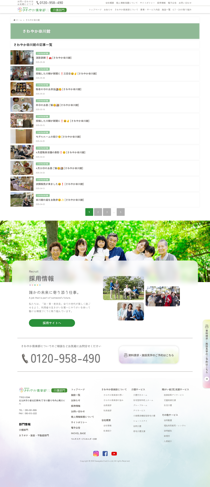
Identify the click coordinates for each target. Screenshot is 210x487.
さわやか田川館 (42, 53)
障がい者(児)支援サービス (175, 389)
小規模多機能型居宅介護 (144, 415)
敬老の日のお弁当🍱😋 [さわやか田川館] (58, 89)
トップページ (95, 9)
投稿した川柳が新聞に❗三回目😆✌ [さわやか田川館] (66, 73)
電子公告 (172, 2)
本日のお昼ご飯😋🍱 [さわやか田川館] (57, 105)
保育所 (167, 435)
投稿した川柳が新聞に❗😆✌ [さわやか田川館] (62, 121)
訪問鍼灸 (168, 430)
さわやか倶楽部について (126, 9)
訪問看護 (168, 420)
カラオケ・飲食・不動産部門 (34, 435)
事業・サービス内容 (150, 9)
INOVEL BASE (78, 433)
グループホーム (140, 405)
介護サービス (138, 389)
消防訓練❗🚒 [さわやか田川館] (53, 57)
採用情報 (161, 2)
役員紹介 (107, 430)
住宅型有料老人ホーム (143, 400)
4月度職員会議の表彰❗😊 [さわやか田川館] (60, 152)
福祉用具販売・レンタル (175, 425)
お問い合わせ (185, 2)
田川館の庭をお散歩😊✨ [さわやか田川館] (60, 200)
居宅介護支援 (139, 431)
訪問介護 (137, 426)
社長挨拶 (107, 410)
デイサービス (139, 410)
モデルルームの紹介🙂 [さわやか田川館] (58, 136)
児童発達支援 (170, 400)
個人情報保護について (127, 2)
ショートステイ (140, 420)
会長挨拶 (107, 405)
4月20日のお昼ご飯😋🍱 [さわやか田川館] (59, 168)
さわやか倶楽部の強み (113, 400)
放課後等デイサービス (174, 394)
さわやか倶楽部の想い (113, 394)
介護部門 (23, 429)
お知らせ (108, 9)
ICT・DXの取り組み (182, 9)
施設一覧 (166, 9)
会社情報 (107, 425)
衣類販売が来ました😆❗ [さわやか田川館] (60, 184)
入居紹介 (168, 441)
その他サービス (170, 414)
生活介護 (168, 405)
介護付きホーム (140, 394)
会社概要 (109, 2)
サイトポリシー (147, 2)
